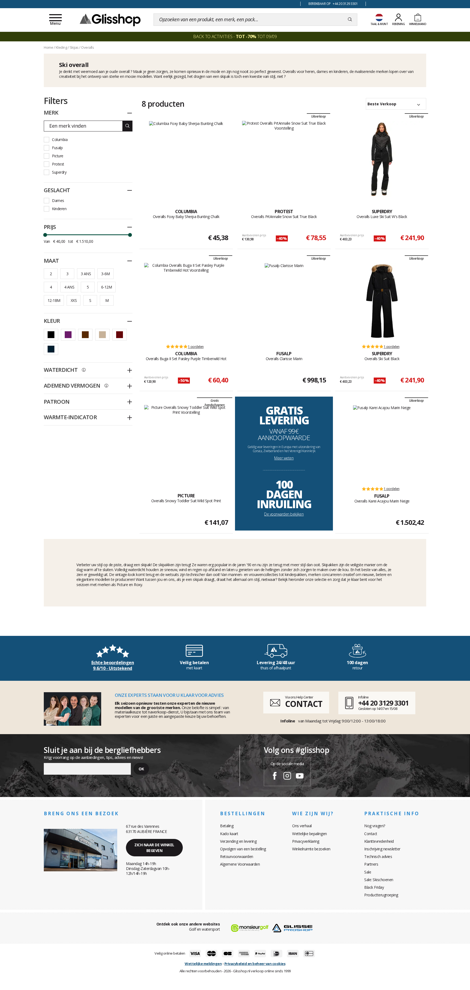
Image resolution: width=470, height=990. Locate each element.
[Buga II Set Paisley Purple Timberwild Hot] (186, 301)
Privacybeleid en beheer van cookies (255, 963)
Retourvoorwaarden (236, 856)
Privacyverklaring (305, 841)
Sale (367, 872)
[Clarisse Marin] (284, 301)
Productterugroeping (381, 894)
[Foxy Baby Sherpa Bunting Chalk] (186, 159)
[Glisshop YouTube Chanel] (300, 776)
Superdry (59, 172)
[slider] (45, 235)
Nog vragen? (374, 825)
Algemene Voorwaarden (240, 864)
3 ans (86, 273)
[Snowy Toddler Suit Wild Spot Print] (186, 443)
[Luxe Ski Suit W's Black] (382, 159)
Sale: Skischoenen (378, 879)
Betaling (226, 825)
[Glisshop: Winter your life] (110, 19)
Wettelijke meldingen (203, 963)
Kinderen (59, 208)
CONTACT (303, 703)
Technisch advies (378, 856)
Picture (57, 155)
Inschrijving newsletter (382, 848)
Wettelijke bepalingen (309, 833)
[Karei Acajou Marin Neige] (382, 443)
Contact (370, 833)
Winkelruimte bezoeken (311, 848)
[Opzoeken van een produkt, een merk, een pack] (350, 19)
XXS (74, 300)
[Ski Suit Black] (382, 301)
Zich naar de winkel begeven (154, 847)
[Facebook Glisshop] (275, 776)
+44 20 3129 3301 (383, 702)
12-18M (54, 300)
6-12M (106, 287)
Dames (58, 200)
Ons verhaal (302, 825)
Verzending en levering (238, 841)
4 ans (69, 287)
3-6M (105, 273)
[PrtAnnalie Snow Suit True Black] (284, 159)
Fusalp (57, 147)
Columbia (59, 139)
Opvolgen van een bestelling (243, 848)
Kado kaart (229, 833)
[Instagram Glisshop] (287, 776)
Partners (371, 864)
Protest (58, 164)
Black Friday (374, 887)
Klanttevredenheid (379, 841)
